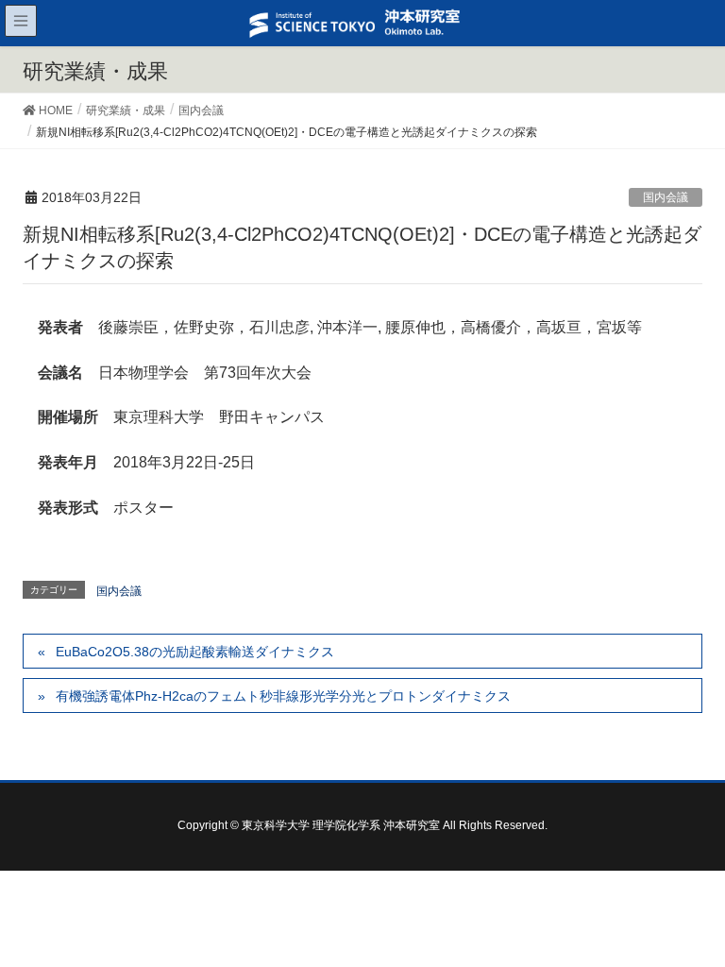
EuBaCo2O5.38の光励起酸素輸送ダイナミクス (195, 651)
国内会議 (665, 197)
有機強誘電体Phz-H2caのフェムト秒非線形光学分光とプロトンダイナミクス (283, 696)
